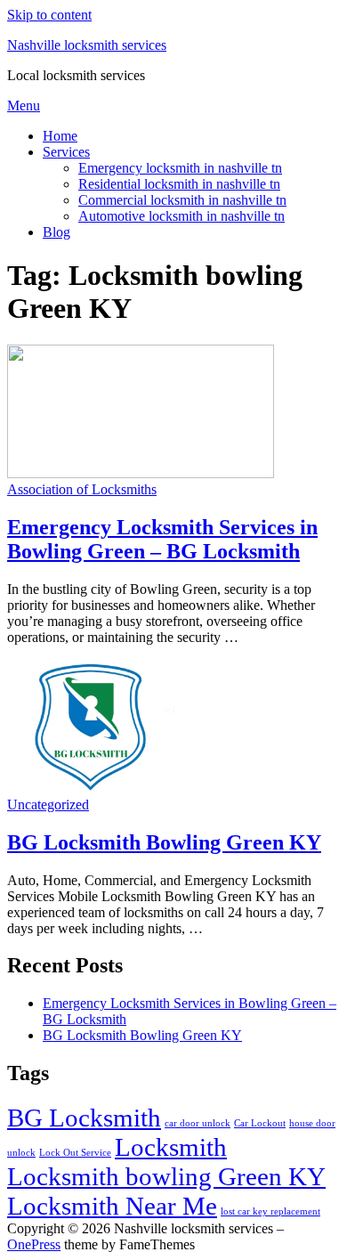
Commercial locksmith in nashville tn (182, 199)
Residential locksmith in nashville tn (179, 183)
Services (66, 151)
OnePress (34, 1244)
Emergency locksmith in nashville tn (180, 167)
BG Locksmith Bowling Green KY (164, 842)
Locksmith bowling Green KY (166, 1176)
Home (60, 135)
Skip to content (49, 14)
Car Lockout (260, 1123)
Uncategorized (48, 804)
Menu (23, 105)
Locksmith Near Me (112, 1205)
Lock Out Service (75, 1153)
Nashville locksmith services (86, 45)
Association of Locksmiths (82, 489)
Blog (56, 232)
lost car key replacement (270, 1211)
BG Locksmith (84, 1117)
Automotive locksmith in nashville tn (181, 216)
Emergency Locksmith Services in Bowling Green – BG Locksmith (162, 539)
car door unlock (197, 1123)
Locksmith (171, 1147)
